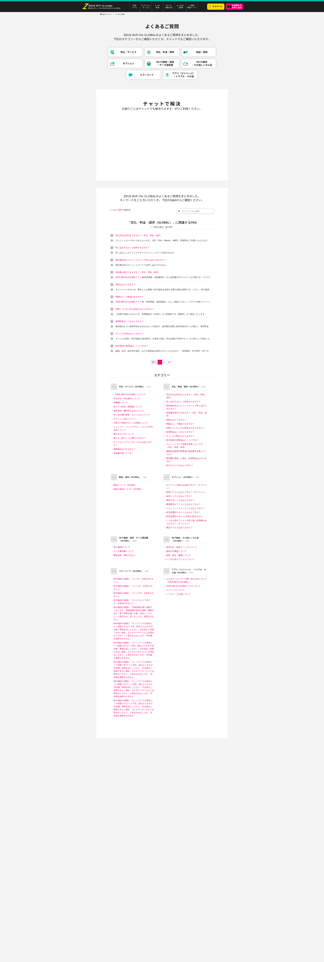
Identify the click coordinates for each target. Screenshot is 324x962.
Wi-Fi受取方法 (169, 7)
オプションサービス (146, 7)
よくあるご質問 (180, 7)
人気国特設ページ (191, 7)
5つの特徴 (157, 7)
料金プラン (134, 7)
